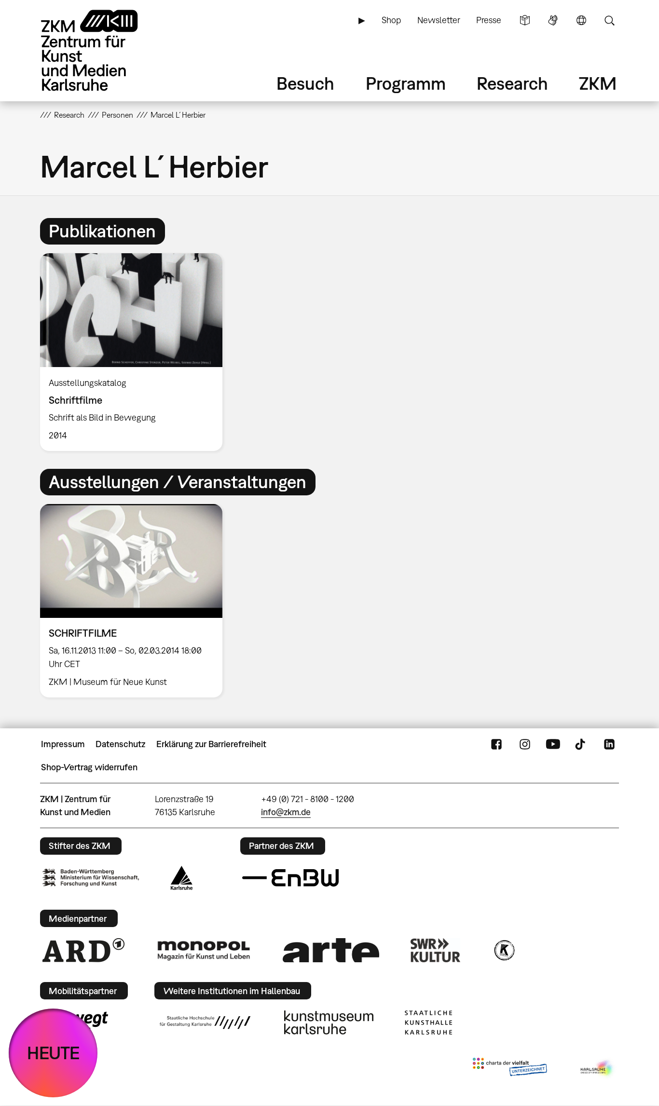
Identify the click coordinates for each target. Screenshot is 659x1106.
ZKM (598, 83)
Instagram (525, 744)
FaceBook (496, 744)
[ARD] (83, 950)
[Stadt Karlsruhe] (181, 878)
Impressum (63, 744)
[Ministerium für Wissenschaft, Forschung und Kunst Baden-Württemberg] (90, 878)
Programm (406, 83)
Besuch (305, 83)
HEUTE (53, 1052)
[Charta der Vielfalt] (510, 1069)
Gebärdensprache (553, 20)
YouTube (553, 744)
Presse (488, 20)
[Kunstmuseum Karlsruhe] (328, 1022)
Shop (391, 20)
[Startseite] (102, 50)
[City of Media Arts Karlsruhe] (597, 1069)
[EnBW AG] (290, 878)
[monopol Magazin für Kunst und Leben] (203, 950)
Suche (609, 20)
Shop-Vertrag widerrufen (89, 767)
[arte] (331, 950)
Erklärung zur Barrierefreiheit (211, 744)
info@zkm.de (286, 812)
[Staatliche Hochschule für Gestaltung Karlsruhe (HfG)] (205, 1022)
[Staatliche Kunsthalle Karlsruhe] (428, 1022)
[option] (135, 352)
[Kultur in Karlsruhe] (504, 950)
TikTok (581, 744)
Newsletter (438, 20)
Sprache (581, 20)
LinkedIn (609, 744)
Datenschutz (120, 744)
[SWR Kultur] (436, 950)
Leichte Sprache (525, 20)
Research (512, 83)
